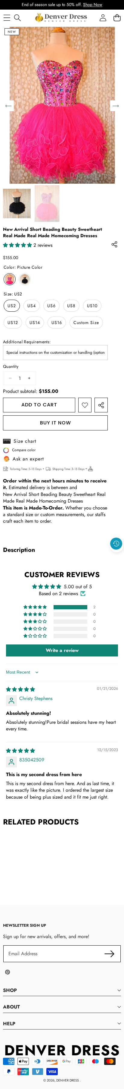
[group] (17, 203)
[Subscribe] (109, 953)
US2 (12, 306)
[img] (20, 689)
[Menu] (7, 17)
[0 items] (117, 17)
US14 (34, 323)
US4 (31, 306)
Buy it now (55, 422)
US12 (13, 323)
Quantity (10, 366)
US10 (92, 306)
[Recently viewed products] (116, 543)
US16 (56, 323)
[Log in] (103, 17)
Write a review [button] (62, 650)
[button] (116, 557)
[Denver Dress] (61, 17)
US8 (71, 306)
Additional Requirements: (27, 342)
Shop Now (92, 5)
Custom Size (86, 323)
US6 (51, 306)
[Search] (17, 17)
